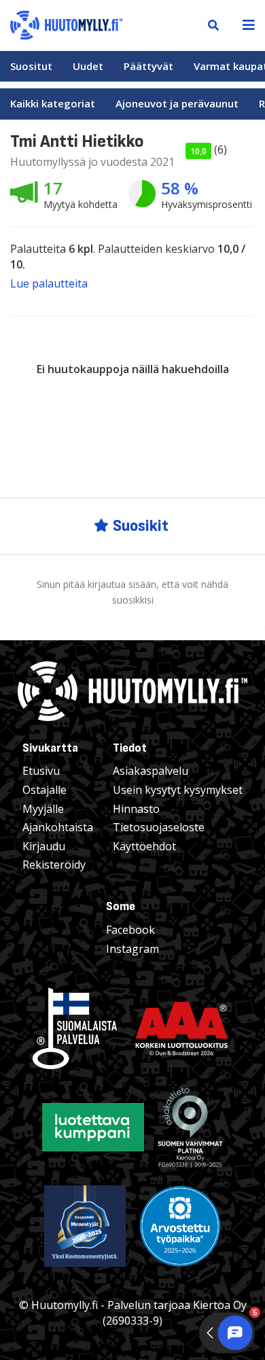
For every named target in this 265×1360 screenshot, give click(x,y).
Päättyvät (148, 66)
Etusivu (41, 770)
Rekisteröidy (54, 864)
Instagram (132, 948)
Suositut (31, 66)
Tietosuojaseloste (159, 827)
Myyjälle (43, 808)
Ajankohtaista (57, 827)
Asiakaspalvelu (150, 770)
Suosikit (141, 526)
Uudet (88, 66)
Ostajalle (44, 789)
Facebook (130, 929)
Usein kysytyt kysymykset (178, 789)
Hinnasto (136, 808)
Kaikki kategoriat (52, 103)
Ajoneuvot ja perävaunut (177, 103)
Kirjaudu (43, 846)
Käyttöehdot (144, 846)
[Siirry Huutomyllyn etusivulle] (66, 24)
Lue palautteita (49, 283)
